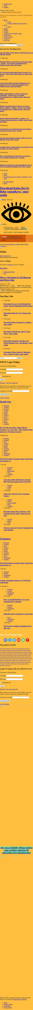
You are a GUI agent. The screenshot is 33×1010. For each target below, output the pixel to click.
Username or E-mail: (6, 391)
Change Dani (9, 662)
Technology (7, 453)
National (6, 419)
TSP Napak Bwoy (9, 648)
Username (3, 369)
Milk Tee (27, 653)
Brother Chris (15, 662)
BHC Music (15, 663)
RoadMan (25, 650)
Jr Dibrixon (22, 655)
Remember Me (6, 376)
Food (5, 442)
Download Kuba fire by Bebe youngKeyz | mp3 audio (14, 191)
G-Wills (27, 657)
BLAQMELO (9, 663)
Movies (6, 30)
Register (2, 383)
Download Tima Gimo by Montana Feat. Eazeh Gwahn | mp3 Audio (17, 353)
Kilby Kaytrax (10, 655)
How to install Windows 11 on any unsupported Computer (17, 601)
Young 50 (2, 648)
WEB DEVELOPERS (20, 999)
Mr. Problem (11, 653)
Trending (6, 424)
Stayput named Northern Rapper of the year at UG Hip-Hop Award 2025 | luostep (16, 138)
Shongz (14, 650)
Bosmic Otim (25, 662)
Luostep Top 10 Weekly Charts (13, 33)
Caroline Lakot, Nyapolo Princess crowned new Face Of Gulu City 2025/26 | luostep (16, 148)
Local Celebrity (11, 503)
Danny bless (16, 660)
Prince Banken (17, 652)
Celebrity (6, 407)
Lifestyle (6, 415)
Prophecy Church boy (9, 652)
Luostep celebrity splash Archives (17, 23)
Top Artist (6, 40)
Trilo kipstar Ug (22, 648)
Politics (6, 422)
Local (5, 417)
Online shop (7, 35)
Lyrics (9, 22)
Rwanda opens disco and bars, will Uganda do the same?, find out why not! (17, 514)
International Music (9, 272)
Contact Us (7, 38)
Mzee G (5, 653)
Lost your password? (12, 383)
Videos (6, 28)
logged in (10, 264)
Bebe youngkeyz (22, 663)
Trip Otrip (16, 648)
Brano (20, 662)
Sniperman (9, 650)
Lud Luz (5, 655)
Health (6, 414)
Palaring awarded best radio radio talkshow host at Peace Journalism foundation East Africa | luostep (16, 165)
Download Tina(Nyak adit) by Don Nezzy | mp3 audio (17, 333)
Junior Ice (16, 655)
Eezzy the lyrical (18, 658)
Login (2, 398)
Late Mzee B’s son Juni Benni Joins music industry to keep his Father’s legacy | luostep (16, 130)
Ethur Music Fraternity (9, 658)
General (6, 410)
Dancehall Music (8, 182)
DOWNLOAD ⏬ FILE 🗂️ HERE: (14, 227)
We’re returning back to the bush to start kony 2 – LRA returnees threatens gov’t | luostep (15, 156)
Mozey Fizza (22, 653)
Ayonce (9, 665)
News (5, 25)
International (11, 471)
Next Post (3, 268)
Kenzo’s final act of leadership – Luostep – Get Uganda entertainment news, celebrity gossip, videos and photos (16, 120)
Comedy (6, 32)
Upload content (8, 37)
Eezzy (24, 658)
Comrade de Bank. (24, 660)
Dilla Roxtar (10, 660)
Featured (6, 409)
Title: (5, 232)
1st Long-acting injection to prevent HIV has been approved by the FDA (17, 481)
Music (5, 20)
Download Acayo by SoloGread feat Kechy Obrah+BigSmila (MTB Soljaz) (18, 305)
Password (3, 373)
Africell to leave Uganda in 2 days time (18, 614)
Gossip (6, 412)
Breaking (6, 405)
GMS (23, 657)
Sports (9, 27)
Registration (7, 1006)
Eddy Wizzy (28, 658)
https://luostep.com (5, 256)
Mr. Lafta (16, 653)
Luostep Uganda (16, 12)
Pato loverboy (24, 652)
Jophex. (27, 655)
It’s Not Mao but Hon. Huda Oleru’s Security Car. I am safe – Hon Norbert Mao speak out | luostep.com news (16, 74)
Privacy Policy (8, 1007)
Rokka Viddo (20, 650)
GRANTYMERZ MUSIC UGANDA (14, 657)
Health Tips (5, 402)
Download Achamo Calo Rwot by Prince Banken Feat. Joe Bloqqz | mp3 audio (18, 343)
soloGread (4, 650)
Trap (5, 273)
